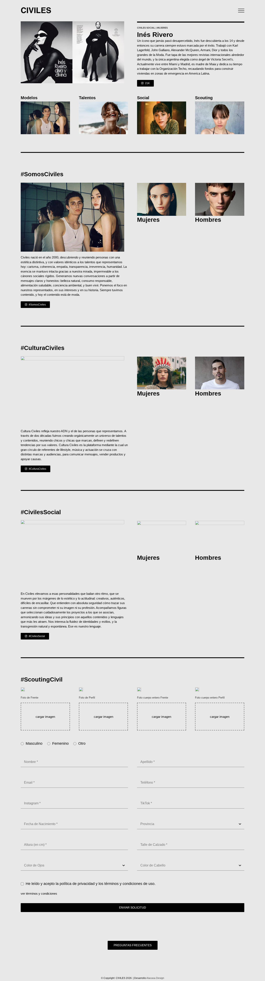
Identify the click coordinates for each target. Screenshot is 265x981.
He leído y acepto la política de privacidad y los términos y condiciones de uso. (90, 884)
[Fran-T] (219, 522)
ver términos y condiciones (39, 893)
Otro (82, 743)
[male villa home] (161, 103)
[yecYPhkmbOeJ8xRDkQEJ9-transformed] (219, 103)
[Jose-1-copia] (161, 184)
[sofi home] (161, 358)
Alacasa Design (155, 978)
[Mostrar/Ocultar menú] (241, 10)
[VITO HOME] (219, 358)
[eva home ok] (161, 522)
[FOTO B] (103, 103)
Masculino (34, 743)
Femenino (60, 743)
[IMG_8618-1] (219, 184)
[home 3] (45, 103)
